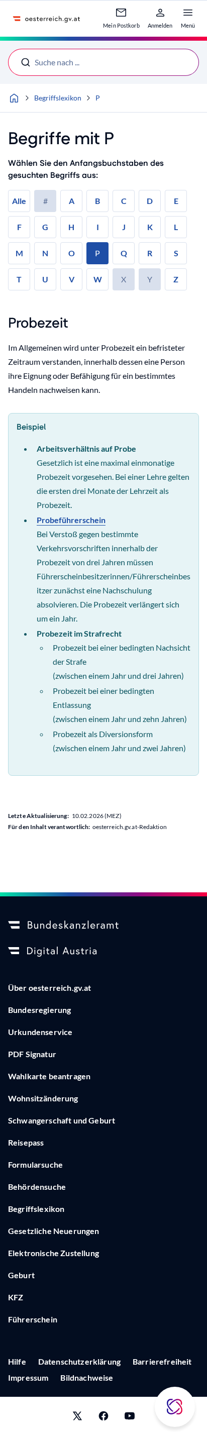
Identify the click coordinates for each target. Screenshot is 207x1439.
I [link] (97, 227)
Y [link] (149, 279)
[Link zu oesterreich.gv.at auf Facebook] (103, 1418)
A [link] (71, 200)
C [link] (124, 200)
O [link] (71, 253)
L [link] (176, 227)
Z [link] (175, 279)
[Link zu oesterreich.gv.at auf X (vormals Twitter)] (77, 1418)
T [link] (19, 279)
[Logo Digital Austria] (103, 952)
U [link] (45, 279)
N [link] (45, 253)
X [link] (123, 279)
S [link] (176, 253)
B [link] (97, 200)
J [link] (124, 227)
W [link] (97, 279)
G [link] (45, 227)
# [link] (45, 200)
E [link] (176, 200)
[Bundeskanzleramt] (103, 925)
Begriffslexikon (57, 97)
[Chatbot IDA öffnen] (175, 1407)
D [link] (150, 200)
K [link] (150, 227)
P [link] (97, 253)
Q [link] (124, 253)
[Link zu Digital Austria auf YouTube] (130, 1418)
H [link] (71, 227)
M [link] (19, 253)
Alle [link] (19, 200)
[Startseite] (14, 98)
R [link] (149, 253)
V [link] (71, 279)
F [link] (19, 227)
